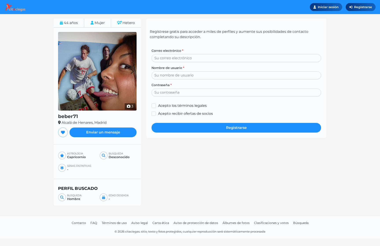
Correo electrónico (167, 51)
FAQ (93, 223)
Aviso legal (139, 223)
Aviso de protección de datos (196, 223)
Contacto (79, 223)
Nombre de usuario (168, 68)
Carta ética (160, 223)
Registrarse (363, 7)
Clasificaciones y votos (271, 223)
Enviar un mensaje (103, 132)
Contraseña (162, 85)
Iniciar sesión (328, 7)
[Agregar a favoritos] (63, 132)
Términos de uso (114, 223)
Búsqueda (301, 223)
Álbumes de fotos (236, 223)
